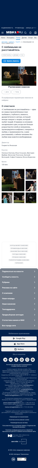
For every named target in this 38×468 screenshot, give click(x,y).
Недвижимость (7, 28)
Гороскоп (19, 263)
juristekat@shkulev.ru (27, 389)
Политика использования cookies (19, 420)
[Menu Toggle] (2, 33)
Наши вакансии (8, 304)
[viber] (27, 360)
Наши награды (8, 298)
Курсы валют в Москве (19, 245)
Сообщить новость (10, 277)
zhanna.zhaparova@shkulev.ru (12, 402)
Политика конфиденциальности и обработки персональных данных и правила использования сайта (19, 430)
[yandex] (33, 360)
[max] (22, 360)
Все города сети (9, 326)
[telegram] (5, 360)
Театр (18, 38)
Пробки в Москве (19, 257)
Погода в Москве (19, 254)
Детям (24, 38)
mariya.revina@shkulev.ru (12, 395)
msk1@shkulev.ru (28, 385)
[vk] (11, 360)
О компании (7, 293)
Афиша (11, 42)
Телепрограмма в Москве (19, 260)
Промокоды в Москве (19, 248)
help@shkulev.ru (23, 391)
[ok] (16, 360)
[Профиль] (35, 33)
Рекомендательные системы (19, 422)
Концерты (10, 38)
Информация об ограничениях (19, 417)
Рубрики (6, 282)
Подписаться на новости (12, 271)
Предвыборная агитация (13, 315)
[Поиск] (25, 33)
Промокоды (19, 28)
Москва (4, 42)
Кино (3, 38)
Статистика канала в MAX (13, 320)
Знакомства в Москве (19, 251)
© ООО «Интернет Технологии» (19, 454)
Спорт (30, 38)
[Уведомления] (30, 33)
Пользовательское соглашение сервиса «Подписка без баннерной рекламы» (19, 426)
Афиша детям (31, 28)
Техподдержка (8, 309)
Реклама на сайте (9, 288)
